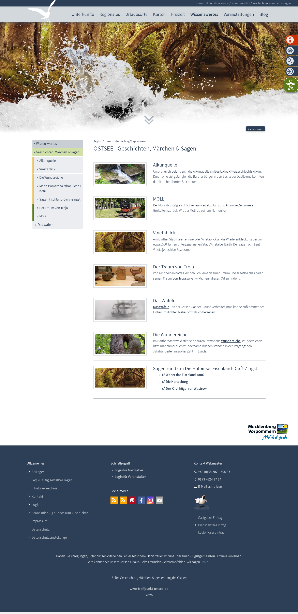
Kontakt (37, 496)
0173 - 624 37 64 (209, 479)
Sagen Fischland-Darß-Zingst (59, 199)
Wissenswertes (204, 14)
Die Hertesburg (177, 381)
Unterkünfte (83, 14)
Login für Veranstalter (130, 476)
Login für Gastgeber (129, 470)
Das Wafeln (45, 224)
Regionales (110, 14)
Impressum (39, 521)
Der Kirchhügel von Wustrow (186, 388)
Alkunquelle (47, 160)
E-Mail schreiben (210, 486)
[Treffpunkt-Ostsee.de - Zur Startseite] (41, 12)
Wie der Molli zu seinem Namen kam (203, 210)
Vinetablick (47, 169)
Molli (42, 216)
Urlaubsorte (136, 14)
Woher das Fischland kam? (185, 375)
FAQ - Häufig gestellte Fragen (52, 480)
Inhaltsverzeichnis (44, 488)
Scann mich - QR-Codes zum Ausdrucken (60, 513)
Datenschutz (40, 529)
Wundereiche (231, 341)
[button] (114, 500)
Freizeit (178, 14)
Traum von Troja (174, 278)
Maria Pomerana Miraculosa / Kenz (60, 188)
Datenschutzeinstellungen (50, 537)
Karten (159, 14)
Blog (263, 14)
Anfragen (38, 472)
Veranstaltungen (239, 14)
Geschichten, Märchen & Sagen (57, 152)
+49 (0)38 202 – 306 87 (214, 472)
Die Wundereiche (51, 177)
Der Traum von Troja (53, 208)
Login (36, 504)
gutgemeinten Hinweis (211, 556)
